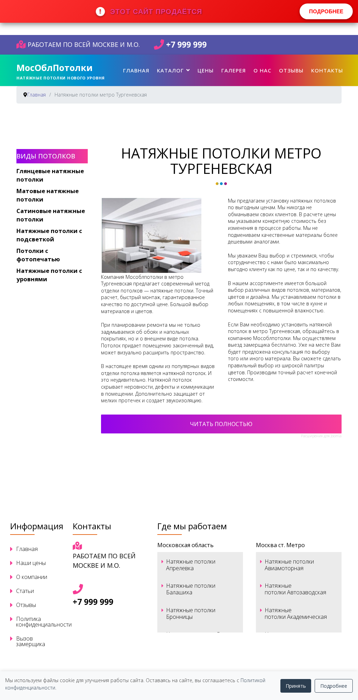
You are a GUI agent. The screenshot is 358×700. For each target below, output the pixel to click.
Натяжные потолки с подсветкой (49, 235)
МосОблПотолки (54, 67)
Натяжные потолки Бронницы (190, 613)
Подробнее (333, 686)
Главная (136, 70)
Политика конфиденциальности (37, 621)
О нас (262, 70)
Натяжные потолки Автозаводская (295, 589)
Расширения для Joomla (321, 435)
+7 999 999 (186, 45)
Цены (206, 70)
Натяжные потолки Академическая (296, 613)
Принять (296, 686)
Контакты (327, 70)
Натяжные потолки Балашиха (190, 589)
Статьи (25, 591)
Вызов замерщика (30, 641)
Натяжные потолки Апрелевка (190, 565)
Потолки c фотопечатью (38, 255)
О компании (31, 577)
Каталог (170, 70)
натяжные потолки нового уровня (60, 77)
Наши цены (31, 563)
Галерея (233, 70)
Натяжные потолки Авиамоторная (289, 565)
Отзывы (291, 70)
